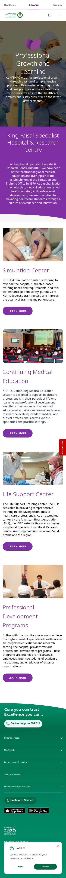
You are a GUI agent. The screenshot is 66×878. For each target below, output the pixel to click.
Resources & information (15, 762)
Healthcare (10, 5)
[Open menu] (60, 15)
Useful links (9, 750)
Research (57, 5)
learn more (18, 311)
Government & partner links (17, 786)
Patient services (11, 738)
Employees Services (22, 800)
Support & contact (12, 774)
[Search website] (50, 15)
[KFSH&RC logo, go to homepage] (13, 17)
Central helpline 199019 (25, 724)
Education (34, 5)
